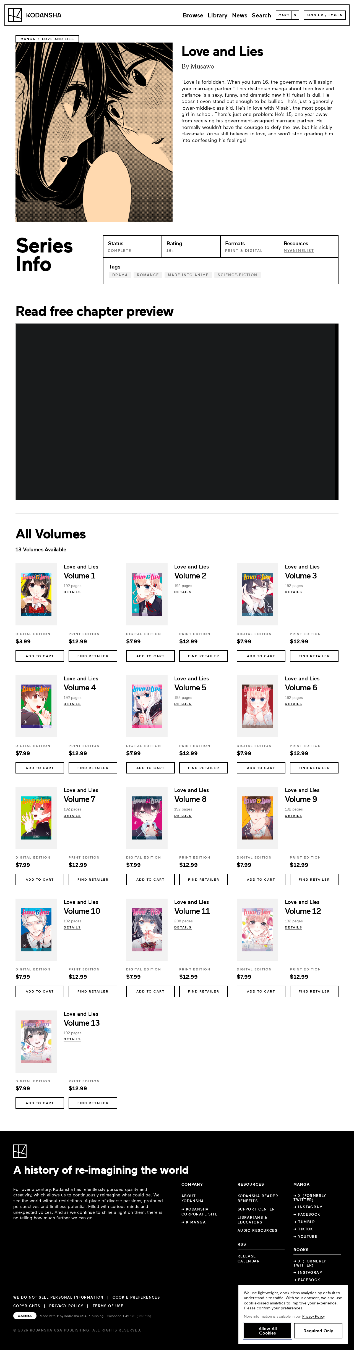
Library (218, 15)
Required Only (318, 1330)
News (239, 15)
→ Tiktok (303, 1229)
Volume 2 (190, 575)
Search (261, 15)
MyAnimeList (299, 250)
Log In (336, 15)
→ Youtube (305, 1236)
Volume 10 (82, 910)
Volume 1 (79, 575)
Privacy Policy (66, 1306)
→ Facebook (306, 1214)
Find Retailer (93, 656)
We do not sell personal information (58, 1297)
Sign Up (315, 15)
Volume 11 (192, 910)
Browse (193, 15)
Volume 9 (301, 799)
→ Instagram (308, 1207)
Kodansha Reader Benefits (258, 1198)
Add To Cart (40, 656)
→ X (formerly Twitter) (309, 1197)
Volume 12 (303, 910)
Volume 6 (301, 687)
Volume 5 (190, 687)
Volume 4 (80, 687)
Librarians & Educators (252, 1220)
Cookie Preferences (136, 1297)
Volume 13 (81, 1022)
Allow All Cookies (268, 1330)
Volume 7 (79, 799)
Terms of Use (108, 1306)
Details (72, 592)
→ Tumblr (304, 1222)
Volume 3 (301, 575)
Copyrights (26, 1306)
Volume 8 (190, 799)
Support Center (256, 1209)
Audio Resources (258, 1230)
